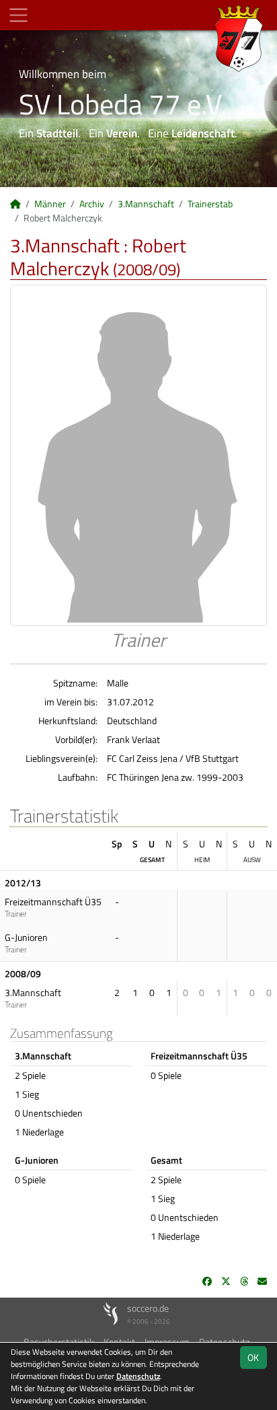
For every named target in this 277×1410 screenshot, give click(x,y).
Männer (50, 204)
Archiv (91, 204)
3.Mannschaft (146, 204)
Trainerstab (210, 204)
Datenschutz (138, 1376)
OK (253, 1357)
